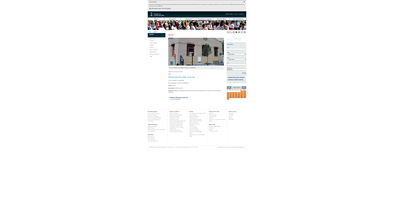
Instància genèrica (152, 126)
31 (228, 98)
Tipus (228, 57)
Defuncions (212, 128)
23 (244, 95)
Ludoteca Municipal (194, 130)
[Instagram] (233, 32)
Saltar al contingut (67, 12)
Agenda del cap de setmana (236, 77)
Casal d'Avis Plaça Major (195, 119)
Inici (235, 14)
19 (233, 95)
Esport (151, 47)
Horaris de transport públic (154, 118)
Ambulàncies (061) (174, 119)
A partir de (229, 68)
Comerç (152, 40)
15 (241, 94)
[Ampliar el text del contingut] (228, 40)
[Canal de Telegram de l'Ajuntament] (228, 32)
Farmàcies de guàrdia (153, 116)
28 (238, 97)
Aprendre (189, 19)
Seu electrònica (238, 19)
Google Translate (229, 14)
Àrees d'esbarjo (213, 115)
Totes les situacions (153, 141)
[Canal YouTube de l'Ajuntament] (236, 32)
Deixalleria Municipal (194, 124)
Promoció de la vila (154, 54)
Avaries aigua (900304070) (176, 122)
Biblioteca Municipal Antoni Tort (179, 97)
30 (244, 97)
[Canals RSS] (244, 32)
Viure (156, 19)
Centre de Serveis (193, 122)
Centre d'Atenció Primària (195, 121)
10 (228, 94)
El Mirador (191, 125)
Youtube (231, 118)
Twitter (230, 116)
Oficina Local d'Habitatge (195, 131)
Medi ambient (153, 51)
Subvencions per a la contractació (156, 129)
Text (228, 47)
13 (236, 94)
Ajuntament (152, 38)
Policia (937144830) (174, 116)
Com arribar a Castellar (153, 113)
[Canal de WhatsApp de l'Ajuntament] (231, 32)
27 (236, 97)
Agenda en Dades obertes (235, 79)
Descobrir (172, 19)
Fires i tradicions (154, 49)
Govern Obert (221, 19)
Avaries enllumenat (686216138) (178, 121)
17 (228, 95)
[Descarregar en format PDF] (236, 40)
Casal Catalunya (193, 118)
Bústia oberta (151, 128)
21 (238, 95)
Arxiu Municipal (193, 115)
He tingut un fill (151, 138)
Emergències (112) (174, 118)
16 (244, 94)
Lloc (228, 62)
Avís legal (219, 147)
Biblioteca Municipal (194, 116)
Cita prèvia (150, 121)
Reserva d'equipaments (154, 119)
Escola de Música (193, 128)
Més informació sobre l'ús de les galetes (160, 8)
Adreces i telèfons (152, 115)
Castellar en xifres (213, 131)
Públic (228, 52)
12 (233, 94)
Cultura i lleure (153, 43)
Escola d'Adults (193, 127)
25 (230, 97)
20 (236, 95)
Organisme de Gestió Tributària (197, 134)
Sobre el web (226, 147)
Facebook (231, 115)
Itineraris (211, 118)
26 (233, 97)
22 (241, 95)
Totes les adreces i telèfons (176, 131)
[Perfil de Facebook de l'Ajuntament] (242, 32)
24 (228, 97)
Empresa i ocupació (205, 19)
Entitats (151, 45)
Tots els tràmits (151, 131)
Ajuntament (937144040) (176, 115)
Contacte (241, 14)
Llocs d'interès (212, 116)
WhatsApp (231, 119)
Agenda (155, 31)
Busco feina (151, 136)
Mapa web (241, 147)
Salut (151, 56)
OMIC (190, 133)
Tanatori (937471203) (175, 130)
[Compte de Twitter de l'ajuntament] (239, 32)
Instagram (231, 113)
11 (230, 94)
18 (230, 95)
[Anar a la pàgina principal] (157, 14)
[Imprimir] (239, 40)
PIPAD (190, 136)
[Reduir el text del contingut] (231, 40)
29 (241, 97)
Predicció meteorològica (215, 126)
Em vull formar (151, 139)
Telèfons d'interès (174, 113)
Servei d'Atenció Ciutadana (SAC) (197, 113)
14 (238, 94)
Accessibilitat (234, 147)
